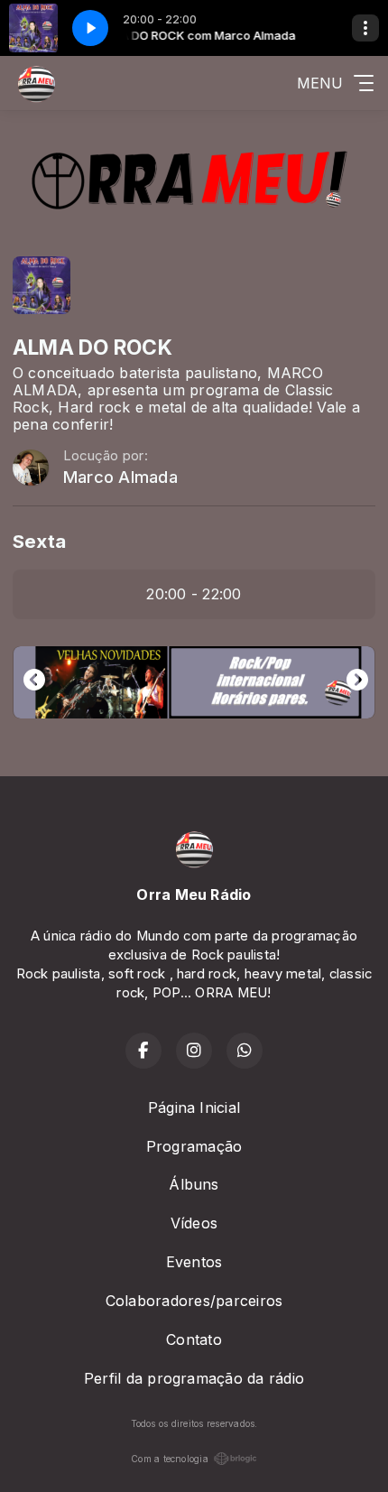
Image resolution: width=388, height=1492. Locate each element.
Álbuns (193, 1184)
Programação (194, 1146)
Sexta (39, 541)
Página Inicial (194, 1107)
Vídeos (194, 1223)
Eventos (194, 1262)
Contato (194, 1339)
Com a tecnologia (169, 1458)
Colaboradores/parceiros (194, 1301)
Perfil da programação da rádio (194, 1378)
